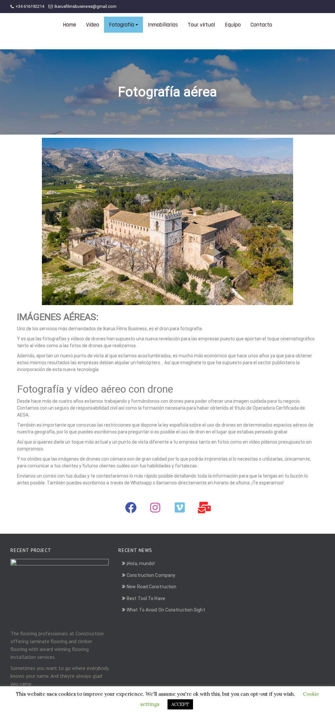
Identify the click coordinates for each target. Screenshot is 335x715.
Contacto (261, 24)
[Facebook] (130, 507)
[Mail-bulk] (204, 507)
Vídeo (92, 24)
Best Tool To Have (146, 598)
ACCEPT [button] (180, 704)
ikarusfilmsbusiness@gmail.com (85, 6)
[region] (167, 221)
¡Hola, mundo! (141, 563)
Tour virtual (201, 24)
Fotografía (121, 24)
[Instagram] (155, 507)
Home (69, 24)
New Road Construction (151, 586)
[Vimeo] (179, 507)
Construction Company (151, 575)
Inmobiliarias (163, 24)
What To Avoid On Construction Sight (166, 609)
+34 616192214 (29, 6)
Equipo (233, 24)
